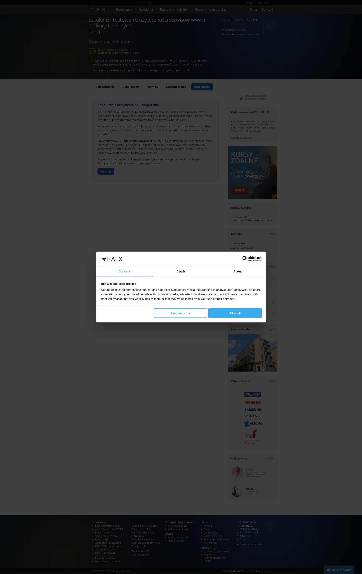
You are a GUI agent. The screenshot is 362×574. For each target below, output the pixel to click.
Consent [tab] (124, 271)
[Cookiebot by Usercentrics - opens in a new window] (245, 259)
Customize (178, 313)
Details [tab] (181, 271)
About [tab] (237, 271)
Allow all (235, 313)
